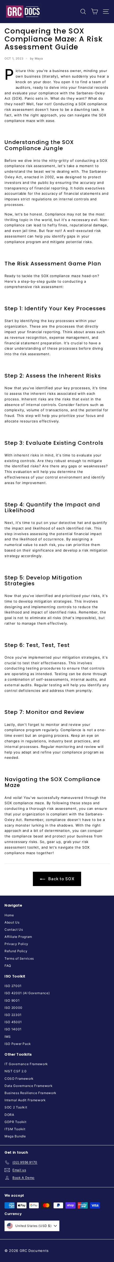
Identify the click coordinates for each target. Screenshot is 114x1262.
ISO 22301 (13, 1015)
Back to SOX (60, 878)
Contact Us (14, 929)
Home (9, 915)
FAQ (8, 966)
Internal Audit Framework (25, 1100)
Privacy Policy (16, 944)
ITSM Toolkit (15, 1129)
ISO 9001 (12, 1000)
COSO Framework (19, 1079)
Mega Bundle (15, 1136)
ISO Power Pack (18, 1044)
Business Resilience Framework (30, 1093)
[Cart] (94, 11)
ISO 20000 (14, 1008)
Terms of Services (19, 958)
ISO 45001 (13, 1022)
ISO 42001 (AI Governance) (27, 993)
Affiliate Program (18, 937)
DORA (9, 1115)
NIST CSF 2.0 (16, 1071)
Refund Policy (16, 951)
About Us (12, 922)
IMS (8, 1037)
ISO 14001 (13, 1029)
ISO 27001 (13, 986)
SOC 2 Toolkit (16, 1107)
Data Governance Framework (28, 1086)
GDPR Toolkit (16, 1122)
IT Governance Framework (26, 1064)
